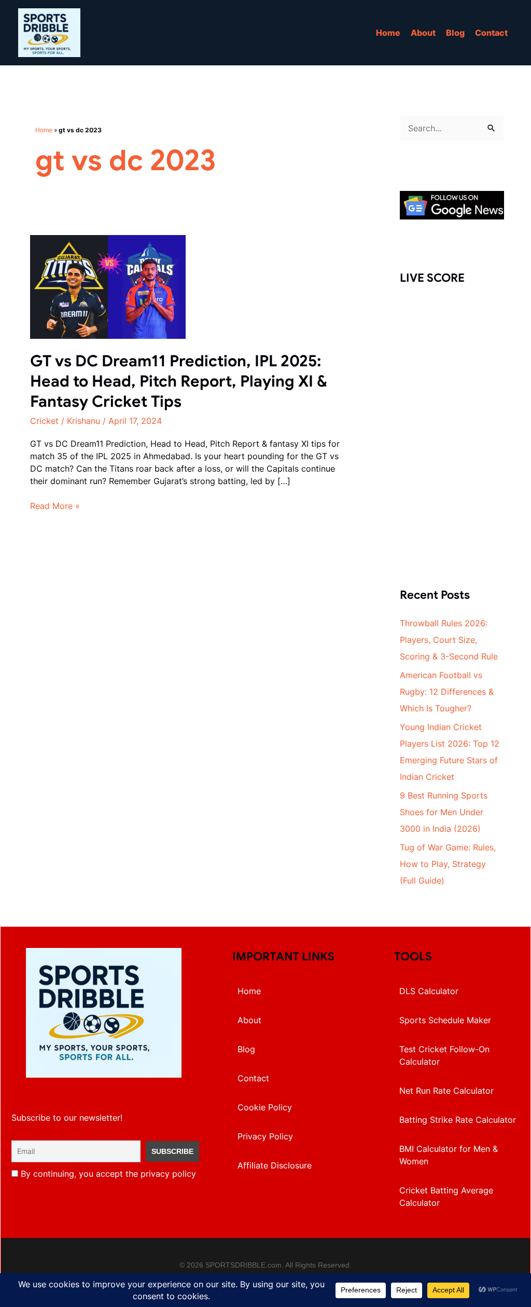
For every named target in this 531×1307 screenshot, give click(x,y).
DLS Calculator (428, 991)
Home (388, 32)
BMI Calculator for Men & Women (448, 1155)
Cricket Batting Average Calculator (446, 1196)
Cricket (44, 421)
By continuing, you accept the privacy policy (107, 1173)
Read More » (55, 506)
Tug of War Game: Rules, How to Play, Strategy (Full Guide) (448, 864)
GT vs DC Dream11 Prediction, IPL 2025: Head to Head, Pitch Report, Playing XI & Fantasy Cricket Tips (178, 381)
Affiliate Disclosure (274, 1165)
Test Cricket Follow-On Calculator (444, 1055)
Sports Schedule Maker (445, 1020)
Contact (491, 32)
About (423, 32)
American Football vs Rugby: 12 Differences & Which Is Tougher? (447, 691)
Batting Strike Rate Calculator (457, 1120)
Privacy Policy (265, 1136)
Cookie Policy (264, 1107)
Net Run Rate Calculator (446, 1090)
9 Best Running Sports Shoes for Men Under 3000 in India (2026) (443, 812)
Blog (455, 32)
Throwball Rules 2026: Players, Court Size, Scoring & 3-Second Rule (449, 640)
